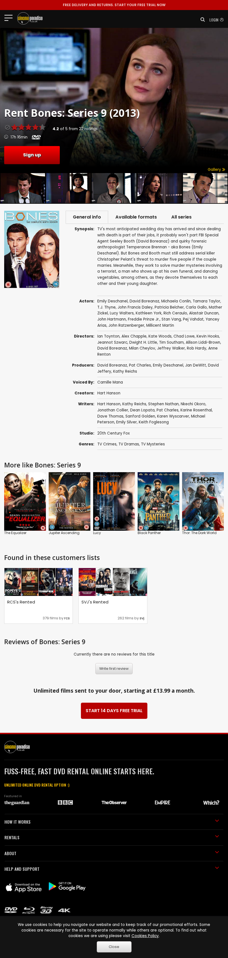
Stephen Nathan (163, 404)
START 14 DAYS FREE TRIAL (114, 710)
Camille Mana (110, 382)
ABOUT (10, 853)
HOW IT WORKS (17, 822)
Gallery (215, 169)
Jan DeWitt (195, 365)
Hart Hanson (108, 393)
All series (181, 217)
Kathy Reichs (125, 371)
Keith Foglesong (154, 422)
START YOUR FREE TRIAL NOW (114, 5)
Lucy (97, 532)
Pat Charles (140, 365)
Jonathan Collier (112, 410)
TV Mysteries (153, 444)
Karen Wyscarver (173, 416)
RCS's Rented (21, 602)
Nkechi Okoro (193, 404)
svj (142, 618)
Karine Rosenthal (196, 410)
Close (114, 946)
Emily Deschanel (168, 365)
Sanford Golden (140, 416)
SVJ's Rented (94, 602)
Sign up (32, 155)
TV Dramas (128, 444)
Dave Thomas (110, 416)
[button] (201, 19)
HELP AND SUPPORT (21, 869)
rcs (67, 618)
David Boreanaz (112, 365)
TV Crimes (107, 444)
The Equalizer (15, 532)
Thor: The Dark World (199, 532)
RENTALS (11, 837)
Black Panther (149, 532)
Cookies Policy (145, 935)
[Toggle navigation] (10, 17)
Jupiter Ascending (64, 532)
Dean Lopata (142, 410)
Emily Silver (126, 422)
